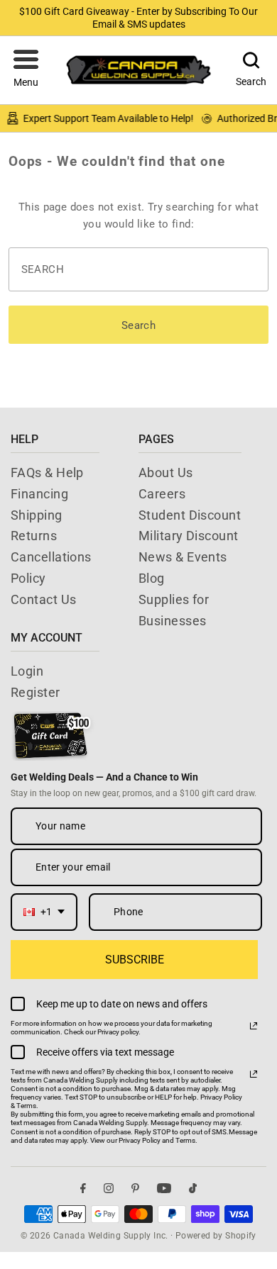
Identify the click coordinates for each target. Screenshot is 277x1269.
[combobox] (44, 912)
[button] (26, 70)
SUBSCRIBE (134, 959)
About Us (165, 472)
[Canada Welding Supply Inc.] (138, 70)
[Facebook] (83, 1188)
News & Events (182, 556)
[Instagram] (109, 1188)
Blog (151, 578)
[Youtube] (164, 1188)
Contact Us (44, 599)
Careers (161, 493)
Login (27, 671)
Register (35, 692)
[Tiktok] (193, 1188)
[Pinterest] (135, 1188)
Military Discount (188, 535)
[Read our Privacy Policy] (253, 1025)
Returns (34, 535)
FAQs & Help (47, 472)
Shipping (37, 515)
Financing (39, 493)
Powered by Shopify (215, 1236)
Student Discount (189, 515)
